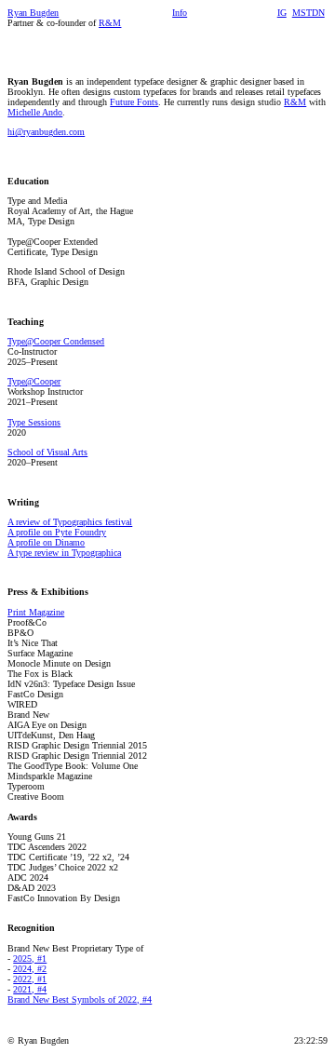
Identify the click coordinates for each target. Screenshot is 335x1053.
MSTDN (308, 12)
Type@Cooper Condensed (55, 341)
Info (179, 12)
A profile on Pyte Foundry (56, 532)
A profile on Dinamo (46, 542)
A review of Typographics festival (69, 522)
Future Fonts (134, 102)
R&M (295, 102)
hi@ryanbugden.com (46, 132)
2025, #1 (30, 958)
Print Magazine (35, 612)
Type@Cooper (33, 381)
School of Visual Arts (47, 452)
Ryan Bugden (33, 12)
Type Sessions (33, 422)
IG (282, 12)
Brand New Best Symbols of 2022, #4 (79, 999)
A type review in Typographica (64, 552)
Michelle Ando (34, 112)
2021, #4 (30, 989)
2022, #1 (30, 979)
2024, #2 (30, 969)
